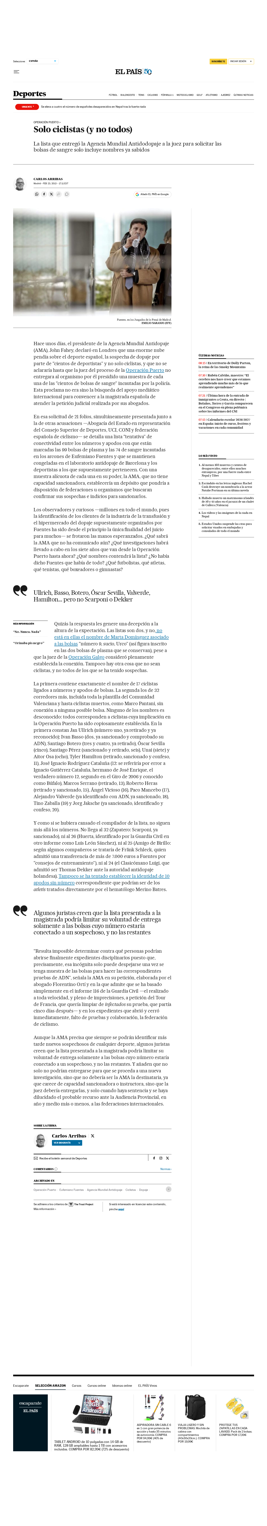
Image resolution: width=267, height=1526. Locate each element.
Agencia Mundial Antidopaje (104, 1189)
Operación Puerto (145, 370)
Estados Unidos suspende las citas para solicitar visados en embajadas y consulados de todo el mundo (227, 527)
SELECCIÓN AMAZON (50, 1385)
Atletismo (212, 95)
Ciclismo (152, 95)
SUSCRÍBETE (218, 61)
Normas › (165, 1169)
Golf (199, 95)
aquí (121, 1209)
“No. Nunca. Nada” (27, 632)
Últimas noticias (243, 95)
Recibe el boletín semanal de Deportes (63, 1158)
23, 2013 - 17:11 (55, 183)
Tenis (141, 95)
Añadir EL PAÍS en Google (155, 194)
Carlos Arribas (48, 179)
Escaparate (21, 1385)
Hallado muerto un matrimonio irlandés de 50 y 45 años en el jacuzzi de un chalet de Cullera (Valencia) (228, 501)
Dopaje (143, 1189)
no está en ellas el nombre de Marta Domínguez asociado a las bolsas (111, 637)
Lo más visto (208, 455)
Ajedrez (225, 95)
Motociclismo (185, 95)
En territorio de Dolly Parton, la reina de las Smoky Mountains (225, 365)
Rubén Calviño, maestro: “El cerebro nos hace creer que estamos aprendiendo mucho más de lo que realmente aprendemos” (225, 381)
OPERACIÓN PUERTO (46, 122)
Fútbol (113, 95)
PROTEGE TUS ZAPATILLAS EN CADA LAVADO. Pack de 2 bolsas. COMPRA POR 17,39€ (235, 1429)
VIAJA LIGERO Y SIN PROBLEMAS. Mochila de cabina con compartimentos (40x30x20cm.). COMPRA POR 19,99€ (194, 1433)
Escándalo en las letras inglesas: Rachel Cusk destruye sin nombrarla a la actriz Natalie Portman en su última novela (227, 487)
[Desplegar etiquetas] (168, 1189)
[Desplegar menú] (16, 71)
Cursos (76, 1385)
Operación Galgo (86, 657)
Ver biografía (62, 1142)
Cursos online (97, 1385)
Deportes (29, 94)
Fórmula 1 (167, 95)
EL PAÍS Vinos (147, 1385)
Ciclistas (131, 1189)
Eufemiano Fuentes (71, 1189)
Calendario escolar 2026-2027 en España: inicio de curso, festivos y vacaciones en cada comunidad (225, 423)
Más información (44, 1209)
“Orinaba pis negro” (28, 643)
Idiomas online (122, 1385)
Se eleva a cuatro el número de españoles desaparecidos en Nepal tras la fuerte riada (93, 106)
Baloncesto (128, 95)
